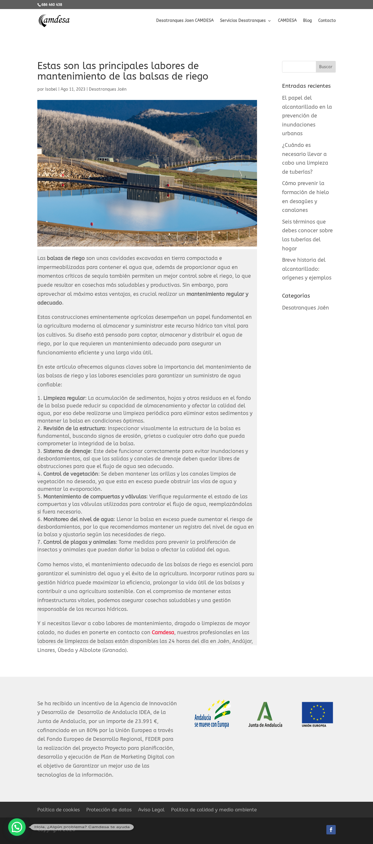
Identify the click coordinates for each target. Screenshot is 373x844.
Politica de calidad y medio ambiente (214, 810)
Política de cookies (58, 810)
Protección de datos (109, 810)
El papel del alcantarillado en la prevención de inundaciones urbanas (307, 116)
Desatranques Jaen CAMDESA (185, 21)
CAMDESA (287, 21)
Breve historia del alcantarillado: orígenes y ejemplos (306, 269)
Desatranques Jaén (107, 89)
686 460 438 (51, 5)
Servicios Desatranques (243, 21)
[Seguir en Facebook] (331, 829)
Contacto (327, 21)
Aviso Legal (151, 810)
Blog (307, 21)
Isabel (51, 89)
